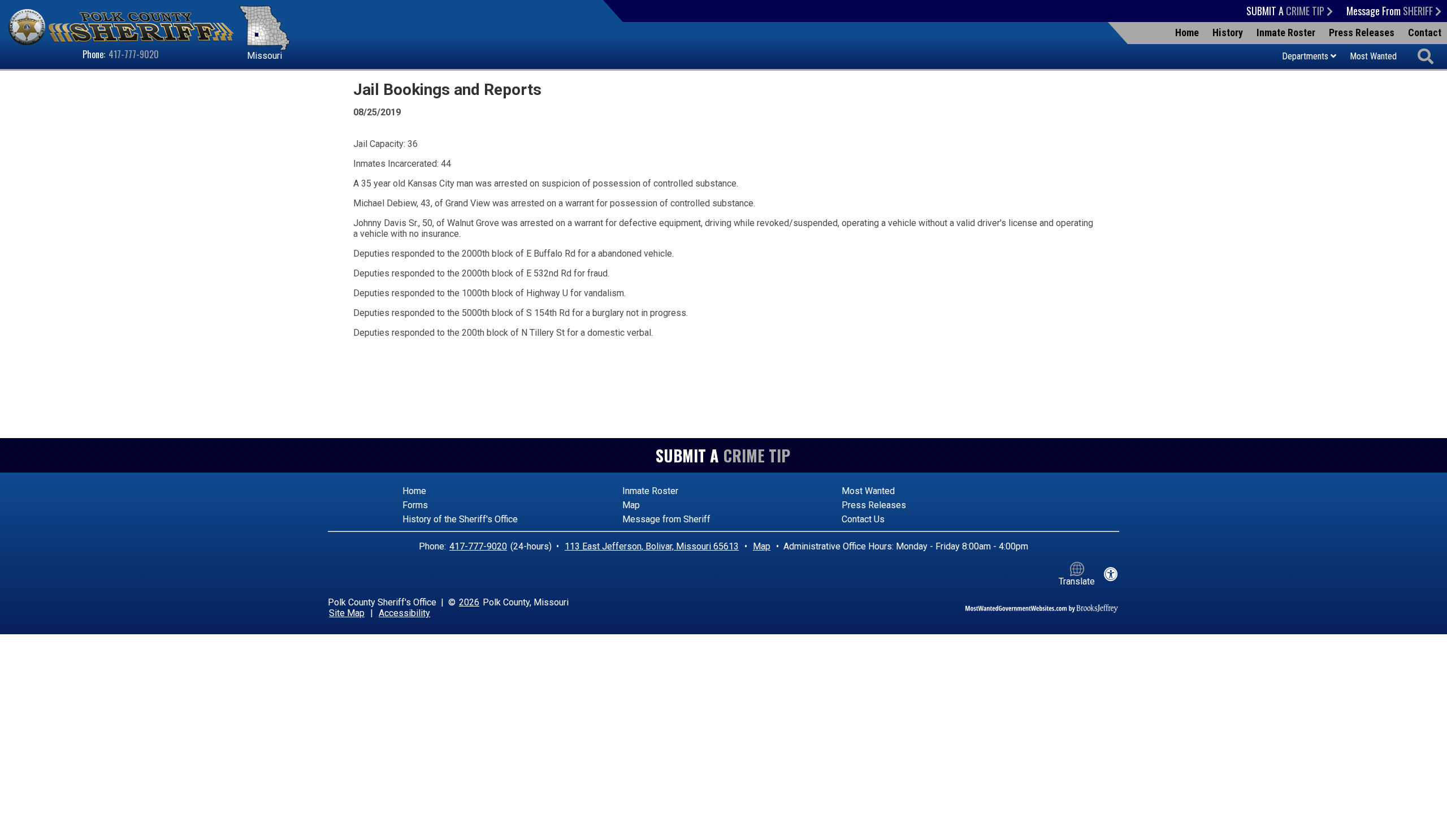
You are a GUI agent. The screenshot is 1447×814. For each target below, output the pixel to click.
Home (1187, 32)
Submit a (1286, 10)
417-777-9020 (134, 54)
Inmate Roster (1286, 32)
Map (631, 505)
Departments (1306, 56)
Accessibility (404, 613)
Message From (1390, 10)
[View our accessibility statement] (1111, 574)
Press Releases (1361, 32)
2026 (469, 602)
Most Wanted (1373, 56)
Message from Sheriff (666, 519)
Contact (1424, 32)
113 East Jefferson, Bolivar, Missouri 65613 (652, 546)
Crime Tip (757, 455)
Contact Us (863, 519)
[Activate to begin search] (1426, 56)
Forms (415, 505)
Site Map (347, 613)
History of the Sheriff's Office (460, 519)
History (1227, 32)
